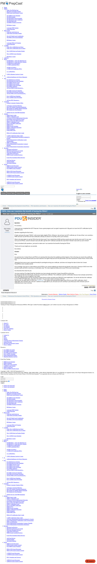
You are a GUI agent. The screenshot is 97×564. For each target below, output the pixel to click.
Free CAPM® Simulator (9, 354)
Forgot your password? (9, 385)
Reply (90, 287)
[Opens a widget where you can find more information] (90, 561)
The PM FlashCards (11, 21)
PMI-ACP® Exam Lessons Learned (15, 172)
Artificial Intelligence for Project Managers (17, 77)
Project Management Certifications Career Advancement (20, 520)
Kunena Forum (51, 299)
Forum (5, 164)
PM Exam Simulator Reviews (14, 152)
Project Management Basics (10, 355)
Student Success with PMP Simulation (16, 112)
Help (5, 336)
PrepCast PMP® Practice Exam (11, 368)
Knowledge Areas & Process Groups (15, 119)
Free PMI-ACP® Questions (10, 352)
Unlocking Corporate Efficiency (14, 105)
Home (5, 7)
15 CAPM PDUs (11, 71)
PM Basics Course (11, 25)
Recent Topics (11, 193)
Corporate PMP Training (12, 28)
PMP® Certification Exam (13, 122)
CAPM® (6, 45)
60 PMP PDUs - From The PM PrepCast (16, 60)
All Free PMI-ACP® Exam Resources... (16, 93)
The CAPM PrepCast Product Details (16, 51)
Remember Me (81, 201)
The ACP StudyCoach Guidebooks (15, 36)
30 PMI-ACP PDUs (11, 67)
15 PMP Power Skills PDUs (13, 63)
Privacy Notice (7, 330)
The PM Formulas (11, 17)
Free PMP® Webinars (12, 86)
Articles (6, 114)
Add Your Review (11, 160)
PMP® (5, 8)
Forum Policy (20, 193)
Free (5, 78)
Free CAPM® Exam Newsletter (14, 97)
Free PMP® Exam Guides (13, 84)
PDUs (5, 59)
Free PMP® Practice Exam (13, 82)
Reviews (6, 148)
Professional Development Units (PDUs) (18, 206)
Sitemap (6, 339)
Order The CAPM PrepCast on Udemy (16, 48)
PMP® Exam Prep (8, 367)
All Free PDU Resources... (13, 100)
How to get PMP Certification (14, 123)
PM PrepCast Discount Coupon (11, 343)
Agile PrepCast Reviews (12, 153)
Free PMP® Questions (9, 351)
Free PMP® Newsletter (9, 350)
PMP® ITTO (10, 124)
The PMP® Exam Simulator (13, 15)
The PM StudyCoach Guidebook (15, 19)
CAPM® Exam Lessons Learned (15, 176)
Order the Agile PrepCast (13, 32)
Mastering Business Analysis (10, 356)
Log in (2, 382)
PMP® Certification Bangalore (14, 127)
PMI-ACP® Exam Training (10, 364)
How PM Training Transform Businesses (16, 107)
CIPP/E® (6, 58)
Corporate (6, 101)
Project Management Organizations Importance (18, 146)
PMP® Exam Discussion (13, 165)
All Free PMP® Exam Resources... (15, 88)
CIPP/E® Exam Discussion (13, 182)
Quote (93, 287)
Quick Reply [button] (86, 287)
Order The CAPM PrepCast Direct (15, 47)
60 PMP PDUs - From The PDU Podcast (16, 62)
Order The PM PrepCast (12, 10)
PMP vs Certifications (12, 142)
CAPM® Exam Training (9, 366)
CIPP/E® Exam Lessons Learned (15, 183)
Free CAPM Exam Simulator (14, 96)
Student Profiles (10, 161)
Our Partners (7, 327)
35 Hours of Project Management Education (17, 118)
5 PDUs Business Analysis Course (15, 74)
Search (27, 193)
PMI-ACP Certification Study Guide (15, 133)
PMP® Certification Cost (13, 116)
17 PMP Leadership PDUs (13, 64)
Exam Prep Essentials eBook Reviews (16, 157)
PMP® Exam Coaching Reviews (15, 154)
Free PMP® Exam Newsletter (14, 85)
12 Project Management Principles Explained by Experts (20, 519)
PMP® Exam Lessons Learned (14, 167)
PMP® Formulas (11, 129)
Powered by (45, 299)
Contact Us (6, 335)
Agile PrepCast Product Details (14, 33)
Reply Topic (6, 208)
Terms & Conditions (8, 328)
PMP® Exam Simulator (9, 361)
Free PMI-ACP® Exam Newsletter (15, 92)
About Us (6, 323)
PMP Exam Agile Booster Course (15, 13)
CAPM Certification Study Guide (15, 135)
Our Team (6, 324)
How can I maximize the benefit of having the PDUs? (62, 206)
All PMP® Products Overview (14, 22)
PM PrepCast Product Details (14, 11)
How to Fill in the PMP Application (15, 120)
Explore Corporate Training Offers (15, 103)
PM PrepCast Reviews (12, 149)
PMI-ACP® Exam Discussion (14, 171)
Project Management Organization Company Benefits (19, 523)
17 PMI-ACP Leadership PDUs (14, 69)
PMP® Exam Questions (12, 126)
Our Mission (7, 326)
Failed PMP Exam (11, 130)
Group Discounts (11, 29)
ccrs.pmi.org (40, 280)
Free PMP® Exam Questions (14, 168)
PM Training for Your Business (14, 109)
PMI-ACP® (7, 30)
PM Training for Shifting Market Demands (17, 108)
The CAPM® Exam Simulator (14, 54)
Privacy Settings (7, 344)
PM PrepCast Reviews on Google (15, 150)
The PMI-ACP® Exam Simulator (15, 37)
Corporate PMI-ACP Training (14, 43)
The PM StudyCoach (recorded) (14, 18)
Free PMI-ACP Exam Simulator (14, 90)
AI (4, 75)
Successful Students (11, 163)
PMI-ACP (45, 304)
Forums (3, 193)
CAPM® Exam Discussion (13, 175)
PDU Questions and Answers (14, 179)
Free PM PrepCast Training (13, 79)
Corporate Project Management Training (13, 340)
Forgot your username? (90, 200)
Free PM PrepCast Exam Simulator (15, 81)
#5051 (94, 213)
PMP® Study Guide (11, 115)
